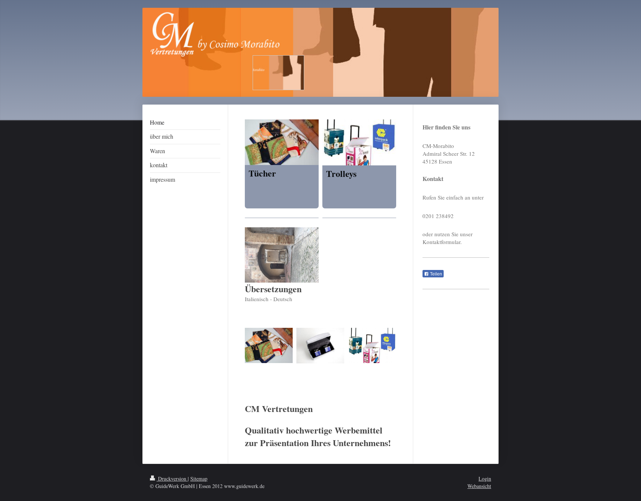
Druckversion (172, 478)
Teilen (435, 274)
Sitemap (198, 478)
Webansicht (479, 486)
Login (485, 478)
